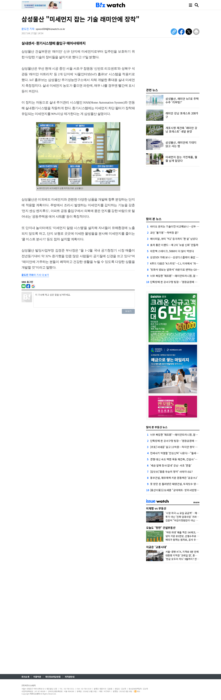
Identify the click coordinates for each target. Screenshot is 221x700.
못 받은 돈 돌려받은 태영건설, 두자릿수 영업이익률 (178, 484)
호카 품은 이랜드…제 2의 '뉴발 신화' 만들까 (174, 245)
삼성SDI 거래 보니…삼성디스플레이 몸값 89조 (175, 257)
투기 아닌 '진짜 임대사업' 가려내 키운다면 (187, 516)
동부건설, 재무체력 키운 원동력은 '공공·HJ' (174, 478)
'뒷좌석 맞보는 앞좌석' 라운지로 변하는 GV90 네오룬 (179, 269)
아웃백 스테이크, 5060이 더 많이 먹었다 (172, 251)
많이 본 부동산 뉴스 (156, 427)
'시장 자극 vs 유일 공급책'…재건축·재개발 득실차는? (193, 513)
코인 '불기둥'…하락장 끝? (164, 232)
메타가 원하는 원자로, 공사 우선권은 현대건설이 (190, 539)
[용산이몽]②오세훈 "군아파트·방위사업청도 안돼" (178, 490)
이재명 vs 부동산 (156, 508)
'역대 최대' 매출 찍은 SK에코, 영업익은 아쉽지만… (192, 532)
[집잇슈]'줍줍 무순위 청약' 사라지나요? (171, 471)
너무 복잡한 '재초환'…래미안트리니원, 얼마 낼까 (176, 276)
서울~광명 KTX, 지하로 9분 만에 (182, 551)
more (196, 502)
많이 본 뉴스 (153, 219)
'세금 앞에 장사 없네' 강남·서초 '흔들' (170, 465)
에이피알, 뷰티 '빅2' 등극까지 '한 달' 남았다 (174, 239)
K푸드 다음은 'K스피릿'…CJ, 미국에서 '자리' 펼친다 (178, 263)
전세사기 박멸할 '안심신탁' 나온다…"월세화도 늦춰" (179, 453)
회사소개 (25, 676)
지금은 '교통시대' (156, 547)
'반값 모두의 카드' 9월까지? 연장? (183, 559)
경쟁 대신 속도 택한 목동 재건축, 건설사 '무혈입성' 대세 (180, 459)
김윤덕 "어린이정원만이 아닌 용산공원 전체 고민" (191, 520)
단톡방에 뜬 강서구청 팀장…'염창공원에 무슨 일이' (178, 282)
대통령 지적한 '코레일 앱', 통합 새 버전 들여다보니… (193, 555)
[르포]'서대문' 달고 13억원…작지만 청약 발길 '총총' (178, 447)
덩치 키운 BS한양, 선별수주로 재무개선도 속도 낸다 (192, 536)
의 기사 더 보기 (35, 274)
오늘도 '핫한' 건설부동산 (161, 528)
